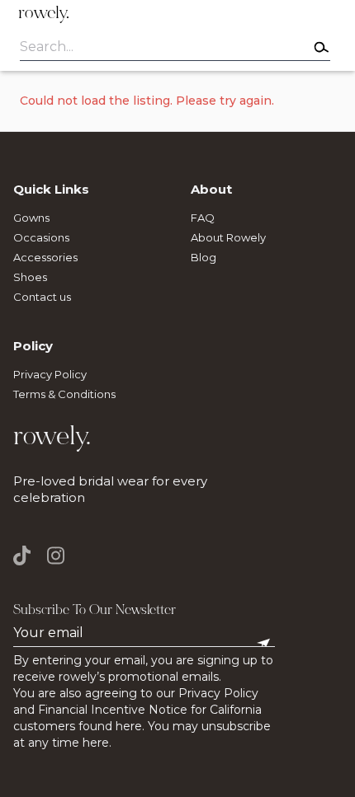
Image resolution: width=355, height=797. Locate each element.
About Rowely (228, 237)
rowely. (43, 14)
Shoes (30, 277)
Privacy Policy (50, 374)
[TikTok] (26, 555)
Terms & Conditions (64, 394)
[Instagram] (56, 555)
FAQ (203, 217)
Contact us (42, 296)
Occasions (41, 237)
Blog (203, 257)
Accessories (45, 257)
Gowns (31, 217)
